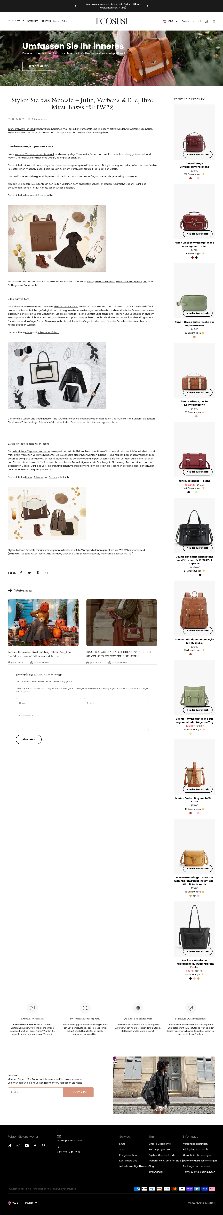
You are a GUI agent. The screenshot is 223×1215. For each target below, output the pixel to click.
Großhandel (156, 1172)
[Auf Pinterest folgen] (43, 1145)
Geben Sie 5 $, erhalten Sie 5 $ (166, 1160)
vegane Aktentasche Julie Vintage (41, 553)
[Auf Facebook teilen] (21, 573)
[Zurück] (75, 6)
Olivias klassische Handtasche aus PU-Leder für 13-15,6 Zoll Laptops (194, 560)
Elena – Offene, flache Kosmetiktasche (194, 403)
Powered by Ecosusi (205, 1202)
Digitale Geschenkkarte (162, 1155)
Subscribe (78, 1092)
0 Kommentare (39, 119)
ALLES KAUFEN (14, 20)
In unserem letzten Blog (21, 129)
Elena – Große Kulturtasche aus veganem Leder (194, 323)
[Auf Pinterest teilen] (38, 573)
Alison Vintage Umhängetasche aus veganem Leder (194, 244)
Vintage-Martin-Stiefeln (100, 281)
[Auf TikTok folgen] (10, 1145)
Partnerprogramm (159, 1149)
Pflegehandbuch (128, 1155)
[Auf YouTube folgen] (26, 1145)
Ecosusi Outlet (60, 21)
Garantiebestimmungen (197, 1155)
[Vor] (147, 6)
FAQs (122, 1143)
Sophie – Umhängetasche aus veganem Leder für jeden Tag (194, 720)
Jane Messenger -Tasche (194, 480)
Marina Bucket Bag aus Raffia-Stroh (194, 800)
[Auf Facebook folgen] (35, 1145)
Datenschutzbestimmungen (134, 688)
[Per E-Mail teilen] (46, 573)
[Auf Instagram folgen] (18, 1145)
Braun (28, 195)
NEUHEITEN (46, 21)
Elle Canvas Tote (17, 422)
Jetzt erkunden (39, 66)
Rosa (40, 195)
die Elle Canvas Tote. (66, 306)
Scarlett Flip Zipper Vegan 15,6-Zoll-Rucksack (194, 641)
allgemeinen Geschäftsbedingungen (96, 688)
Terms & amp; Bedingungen (199, 1172)
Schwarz (42, 332)
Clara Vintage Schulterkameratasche (194, 165)
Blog (151, 1166)
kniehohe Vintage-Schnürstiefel (81, 553)
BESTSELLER (32, 21)
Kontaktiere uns (128, 1160)
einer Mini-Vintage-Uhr (129, 281)
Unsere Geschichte (160, 1143)
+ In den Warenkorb (198, 154)
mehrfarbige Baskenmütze (116, 553)
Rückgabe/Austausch (195, 1149)
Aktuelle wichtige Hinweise (134, 1166)
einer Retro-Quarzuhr (69, 422)
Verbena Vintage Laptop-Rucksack (34, 154)
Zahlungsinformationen (196, 1166)
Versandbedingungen (195, 1143)
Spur (121, 1149)
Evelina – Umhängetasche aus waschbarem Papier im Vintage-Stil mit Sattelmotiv (194, 881)
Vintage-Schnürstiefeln (42, 422)
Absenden (28, 739)
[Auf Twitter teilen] (29, 573)
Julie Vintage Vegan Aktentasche (31, 451)
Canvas (53, 477)
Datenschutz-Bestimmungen (200, 1160)
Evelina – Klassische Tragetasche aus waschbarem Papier (194, 964)
